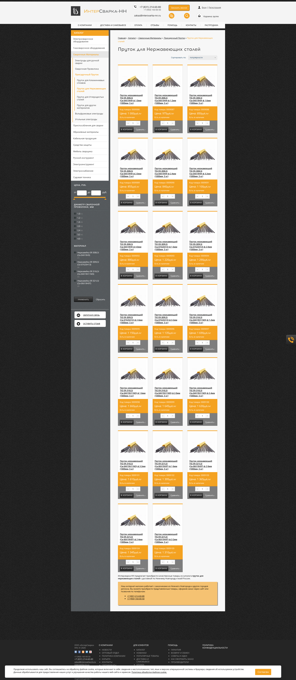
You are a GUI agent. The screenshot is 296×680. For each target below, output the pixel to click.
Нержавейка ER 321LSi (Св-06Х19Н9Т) (88, 282)
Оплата (138, 25)
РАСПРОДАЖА (211, 25)
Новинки (141, 652)
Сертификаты (109, 665)
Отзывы (155, 25)
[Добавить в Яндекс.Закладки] (90, 652)
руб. (104, 192)
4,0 (78, 238)
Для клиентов (141, 645)
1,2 (78, 218)
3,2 (78, 234)
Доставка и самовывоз (113, 25)
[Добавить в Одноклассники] (83, 652)
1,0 (78, 213)
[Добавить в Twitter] (87, 652)
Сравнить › (141, 130)
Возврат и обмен (180, 652)
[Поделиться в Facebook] (79, 652)
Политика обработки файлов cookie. (149, 672)
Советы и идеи (179, 656)
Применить (83, 299)
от (75, 192)
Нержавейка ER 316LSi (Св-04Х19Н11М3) (88, 272)
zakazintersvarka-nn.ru (147, 15)
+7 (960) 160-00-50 (135, 598)
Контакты (191, 25)
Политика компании (113, 656)
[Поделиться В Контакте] (75, 652)
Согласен (263, 672)
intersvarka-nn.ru (81, 664)
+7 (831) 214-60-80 (135, 596)
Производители (180, 662)
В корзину (127, 129)
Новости (107, 649)
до (89, 192)
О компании (85, 25)
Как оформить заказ (182, 659)
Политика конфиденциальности (215, 646)
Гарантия (176, 649)
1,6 (78, 222)
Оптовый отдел (110, 652)
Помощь (172, 25)
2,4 (78, 230)
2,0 (78, 226)
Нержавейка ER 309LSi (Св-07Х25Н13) (88, 263)
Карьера (106, 659)
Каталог (79, 32)
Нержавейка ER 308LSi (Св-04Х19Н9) (88, 254)
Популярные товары (147, 656)
